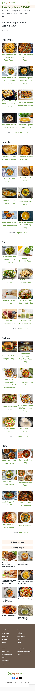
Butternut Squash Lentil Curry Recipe (26, 57)
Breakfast (5, 636)
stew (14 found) (25, 532)
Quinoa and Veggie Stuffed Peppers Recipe (25, 408)
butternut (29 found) (23, 132)
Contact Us (21, 648)
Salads (20, 633)
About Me (4, 648)
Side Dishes (21, 636)
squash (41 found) (24, 233)
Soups (20, 639)
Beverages (5, 633)
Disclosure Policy (7, 654)
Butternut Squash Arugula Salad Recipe (9, 80)
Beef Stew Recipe (26, 526)
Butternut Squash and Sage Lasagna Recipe (9, 103)
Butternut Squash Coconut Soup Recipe (26, 225)
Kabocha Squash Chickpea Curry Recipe (25, 201)
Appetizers (5, 630)
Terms (19, 654)
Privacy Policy (6, 660)
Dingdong (4, 664)
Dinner (4, 642)
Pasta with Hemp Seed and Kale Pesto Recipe (9, 259)
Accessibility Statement (24, 651)
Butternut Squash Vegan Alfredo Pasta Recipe (9, 57)
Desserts (4, 639)
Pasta (19, 630)
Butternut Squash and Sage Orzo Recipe (26, 80)
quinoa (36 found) (24, 436)
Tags (19, 642)
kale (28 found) (25, 328)
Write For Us (5, 651)
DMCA (3, 657)
